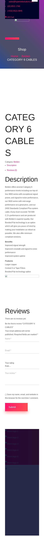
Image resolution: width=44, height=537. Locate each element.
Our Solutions (11, 513)
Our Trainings (11, 508)
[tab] (23, 166)
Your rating (9, 363)
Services (9, 518)
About (8, 498)
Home (14, 56)
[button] (12, 38)
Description (11, 165)
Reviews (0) (12, 170)
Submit (13, 407)
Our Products (11, 503)
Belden (25, 56)
